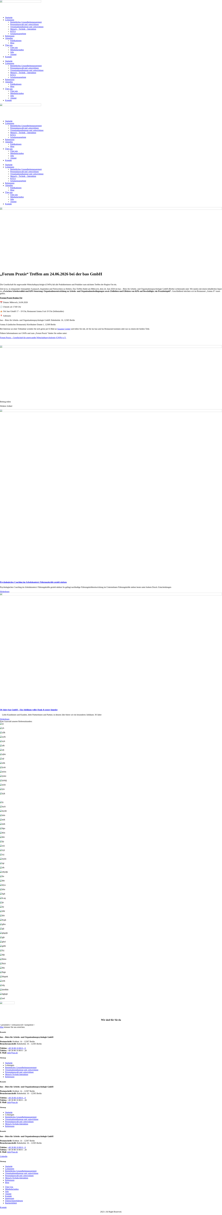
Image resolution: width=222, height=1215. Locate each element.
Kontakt (8, 57)
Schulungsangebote (18, 34)
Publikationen (15, 40)
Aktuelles (9, 38)
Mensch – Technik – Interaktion (23, 29)
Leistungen (9, 20)
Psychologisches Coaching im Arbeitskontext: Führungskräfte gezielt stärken (33, 582)
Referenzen (9, 36)
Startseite (8, 17)
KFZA (13, 31)
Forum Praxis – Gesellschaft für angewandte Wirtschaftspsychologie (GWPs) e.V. (33, 338)
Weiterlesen (4, 591)
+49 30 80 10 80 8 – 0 (17, 1048)
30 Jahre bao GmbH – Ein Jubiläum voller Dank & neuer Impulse (29, 710)
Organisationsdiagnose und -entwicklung (26, 27)
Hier (2, 1027)
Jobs (12, 52)
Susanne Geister (63, 329)
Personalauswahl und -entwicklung (24, 24)
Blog (12, 43)
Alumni (13, 54)
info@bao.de (12, 1053)
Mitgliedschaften (17, 50)
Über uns (9, 45)
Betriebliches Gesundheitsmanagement (26, 22)
